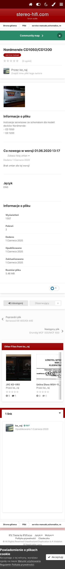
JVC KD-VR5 (13, 384)
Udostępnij (16, 303)
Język (38, 535)
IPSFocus (27, 535)
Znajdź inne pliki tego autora (26, 73)
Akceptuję (56, 557)
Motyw (48, 535)
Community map (30, 35)
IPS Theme (14, 535)
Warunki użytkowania (29, 561)
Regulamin (5, 564)
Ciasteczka (44, 538)
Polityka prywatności (25, 538)
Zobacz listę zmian (18, 155)
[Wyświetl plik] (18, 367)
